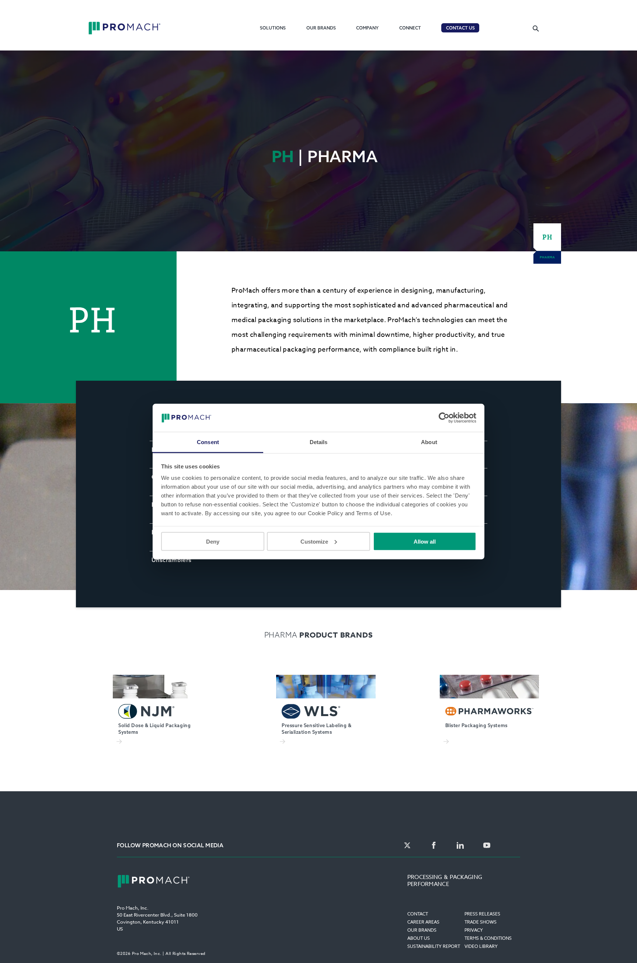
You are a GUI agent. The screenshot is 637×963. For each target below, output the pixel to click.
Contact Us (460, 28)
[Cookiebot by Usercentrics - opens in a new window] (444, 417)
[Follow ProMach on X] (407, 845)
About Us (418, 938)
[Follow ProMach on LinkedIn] (460, 845)
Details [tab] (319, 442)
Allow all (425, 541)
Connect (410, 28)
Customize (314, 541)
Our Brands (321, 28)
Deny (212, 541)
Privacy (473, 930)
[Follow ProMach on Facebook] (433, 845)
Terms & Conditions (488, 938)
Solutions (273, 28)
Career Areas (423, 922)
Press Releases (482, 914)
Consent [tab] (208, 442)
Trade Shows (480, 922)
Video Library (481, 946)
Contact (417, 914)
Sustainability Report (433, 946)
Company (367, 28)
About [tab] (429, 442)
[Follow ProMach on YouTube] (486, 845)
